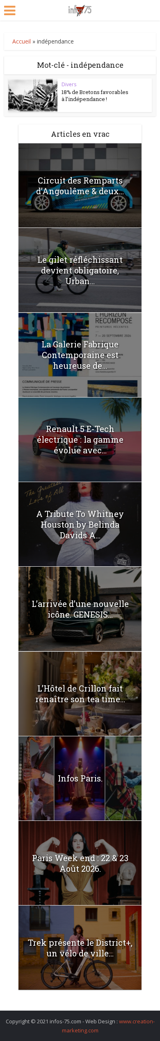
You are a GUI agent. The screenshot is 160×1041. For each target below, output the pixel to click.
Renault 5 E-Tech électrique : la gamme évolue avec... (80, 439)
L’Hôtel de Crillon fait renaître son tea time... (80, 693)
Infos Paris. (80, 778)
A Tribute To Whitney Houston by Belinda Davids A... (80, 524)
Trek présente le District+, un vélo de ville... (80, 947)
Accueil (21, 41)
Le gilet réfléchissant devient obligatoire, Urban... (80, 270)
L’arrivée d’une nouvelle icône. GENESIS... (80, 609)
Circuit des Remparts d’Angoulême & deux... (80, 185)
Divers (69, 84)
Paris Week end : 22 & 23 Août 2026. (80, 863)
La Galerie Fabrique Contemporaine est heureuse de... (80, 355)
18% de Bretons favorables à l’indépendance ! (95, 95)
